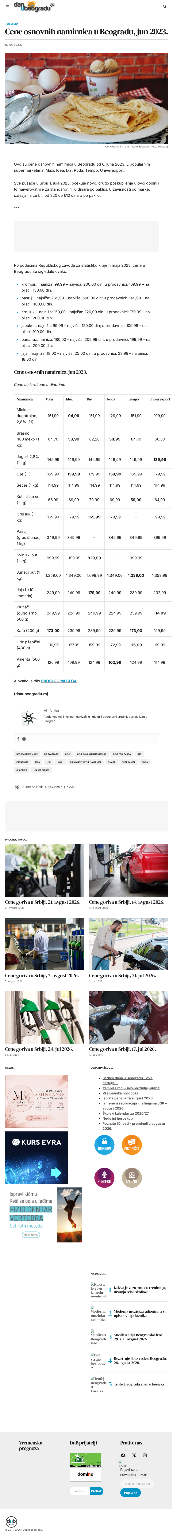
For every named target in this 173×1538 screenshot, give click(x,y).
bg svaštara (51, 754)
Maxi (49, 399)
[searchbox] (80, 1491)
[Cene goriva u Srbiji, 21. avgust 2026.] (44, 870)
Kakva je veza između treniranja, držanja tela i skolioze (140, 1289)
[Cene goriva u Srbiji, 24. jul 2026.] (44, 1017)
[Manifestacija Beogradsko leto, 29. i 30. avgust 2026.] (98, 1337)
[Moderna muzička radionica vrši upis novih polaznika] (98, 1313)
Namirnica (25, 399)
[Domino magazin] (85, 1474)
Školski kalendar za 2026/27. (126, 1113)
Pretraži (97, 1491)
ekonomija (22, 762)
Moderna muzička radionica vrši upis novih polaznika (139, 1313)
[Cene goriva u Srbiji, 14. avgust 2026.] (128, 870)
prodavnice (128, 762)
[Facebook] (18, 739)
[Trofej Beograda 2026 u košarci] (98, 1384)
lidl (49, 762)
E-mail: (142, 1475)
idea (37, 762)
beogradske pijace (27, 754)
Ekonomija (13, 24)
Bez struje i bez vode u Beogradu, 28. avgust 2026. (140, 1360)
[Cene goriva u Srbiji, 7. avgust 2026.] (44, 944)
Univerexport (159, 399)
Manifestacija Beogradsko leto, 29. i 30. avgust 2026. (138, 1337)
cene (67, 754)
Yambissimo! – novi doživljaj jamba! (131, 1088)
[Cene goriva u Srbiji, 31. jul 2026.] (128, 944)
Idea (69, 399)
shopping (21, 770)
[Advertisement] (96, 235)
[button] (7, 6)
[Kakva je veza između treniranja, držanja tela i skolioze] (98, 1289)
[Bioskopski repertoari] (104, 1144)
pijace (111, 762)
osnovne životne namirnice (85, 762)
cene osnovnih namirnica (91, 754)
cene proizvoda (122, 754)
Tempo (133, 399)
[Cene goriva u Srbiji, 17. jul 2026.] (128, 1017)
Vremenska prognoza (120, 1093)
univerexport (41, 770)
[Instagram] (24, 739)
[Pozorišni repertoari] (132, 1144)
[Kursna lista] (36, 1101)
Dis (89, 399)
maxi (60, 762)
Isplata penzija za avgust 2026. (128, 1098)
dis (139, 754)
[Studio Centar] (85, 1460)
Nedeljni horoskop (118, 1118)
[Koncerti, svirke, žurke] (104, 1177)
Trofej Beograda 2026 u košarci (139, 1384)
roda (145, 762)
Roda (111, 399)
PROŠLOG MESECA (59, 681)
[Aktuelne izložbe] (132, 1177)
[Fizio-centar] (43, 1215)
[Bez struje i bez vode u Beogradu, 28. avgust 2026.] (98, 1360)
